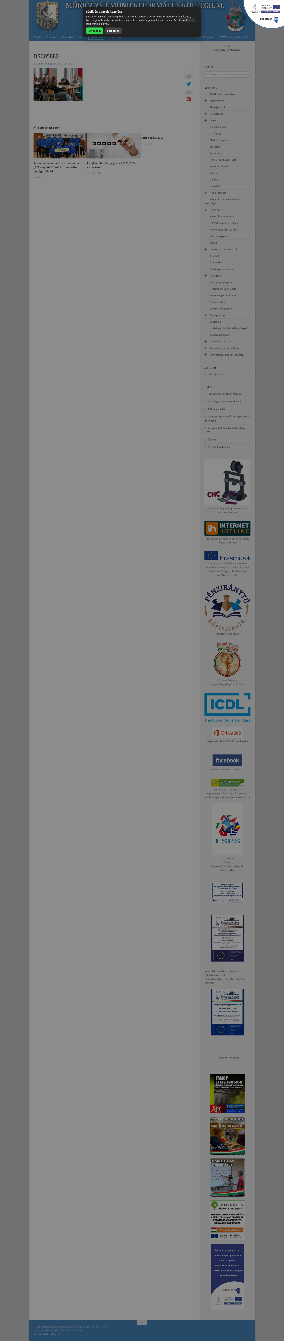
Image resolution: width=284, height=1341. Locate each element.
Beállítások (113, 30)
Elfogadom (94, 30)
